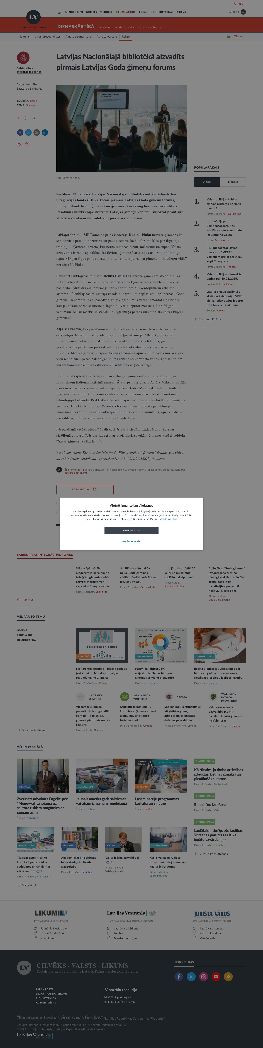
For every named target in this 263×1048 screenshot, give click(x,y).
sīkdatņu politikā (168, 519)
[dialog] (131, 524)
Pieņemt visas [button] (132, 531)
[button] (131, 542)
